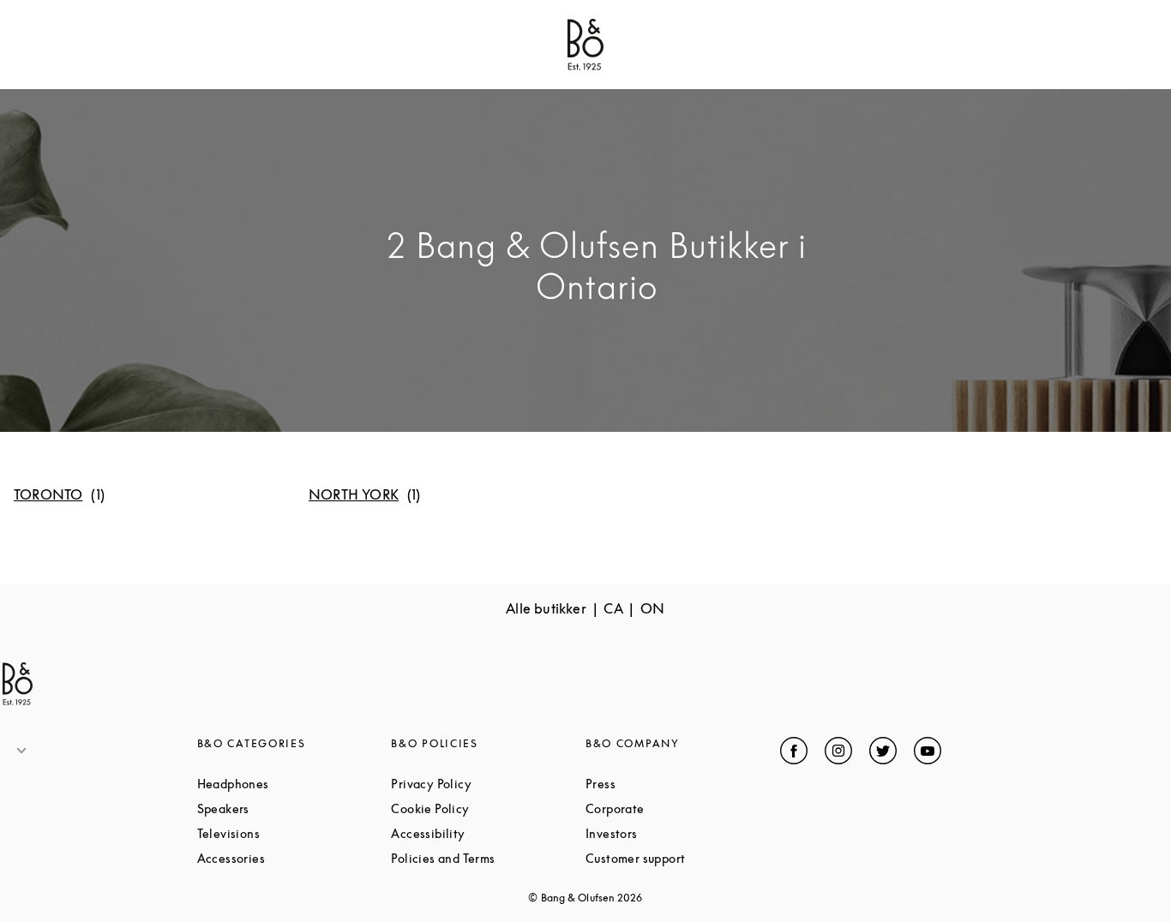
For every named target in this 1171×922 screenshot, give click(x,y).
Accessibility (488, 833)
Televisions (293, 833)
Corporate (680, 808)
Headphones (294, 783)
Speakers (288, 808)
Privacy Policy (488, 783)
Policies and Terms (488, 858)
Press (665, 783)
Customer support (683, 858)
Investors (676, 833)
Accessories (294, 858)
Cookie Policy (488, 808)
